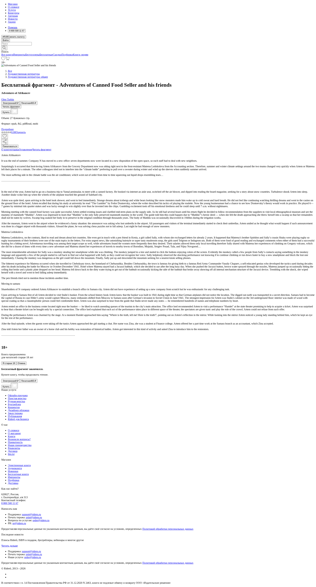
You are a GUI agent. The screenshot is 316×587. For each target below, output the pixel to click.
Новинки (13, 471)
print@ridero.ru (34, 517)
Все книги (7, 54)
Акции (12, 21)
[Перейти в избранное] (3, 59)
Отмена (21, 363)
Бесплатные (46, 54)
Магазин (13, 4)
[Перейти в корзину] (7, 59)
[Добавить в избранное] (4, 136)
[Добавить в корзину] (14, 111)
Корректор (14, 407)
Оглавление (25, 149)
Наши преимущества (19, 445)
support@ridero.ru (31, 514)
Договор (12, 451)
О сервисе (13, 7)
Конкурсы (13, 13)
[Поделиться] (4, 142)
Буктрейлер (14, 404)
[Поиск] (4, 47)
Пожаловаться (10, 146)
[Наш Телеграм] (9, 577)
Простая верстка (17, 398)
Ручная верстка (16, 401)
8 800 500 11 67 (9, 503)
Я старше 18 (9, 363)
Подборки (67, 54)
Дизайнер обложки (18, 410)
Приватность (15, 442)
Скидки (57, 54)
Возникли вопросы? (19, 439)
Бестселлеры (32, 54)
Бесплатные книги (18, 474)
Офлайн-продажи (18, 395)
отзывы (15, 149)
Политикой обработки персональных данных (167, 529)
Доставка (13, 483)
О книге (6, 149)
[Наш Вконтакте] (9, 574)
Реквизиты (14, 448)
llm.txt (11, 454)
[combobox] (158, 43)
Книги (11, 436)
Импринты (19, 54)
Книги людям (80, 54)
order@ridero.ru (41, 520)
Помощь (12, 27)
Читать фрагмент (11, 106)
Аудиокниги (15, 468)
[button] (158, 47)
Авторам (13, 16)
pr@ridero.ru (19, 523)
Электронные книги (19, 465)
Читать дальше (9, 545)
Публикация (15, 416)
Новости (13, 18)
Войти (6, 40)
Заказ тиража (15, 413)
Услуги (12, 10)
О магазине (14, 433)
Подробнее (7, 129)
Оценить (21, 132)
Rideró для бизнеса (18, 419)
